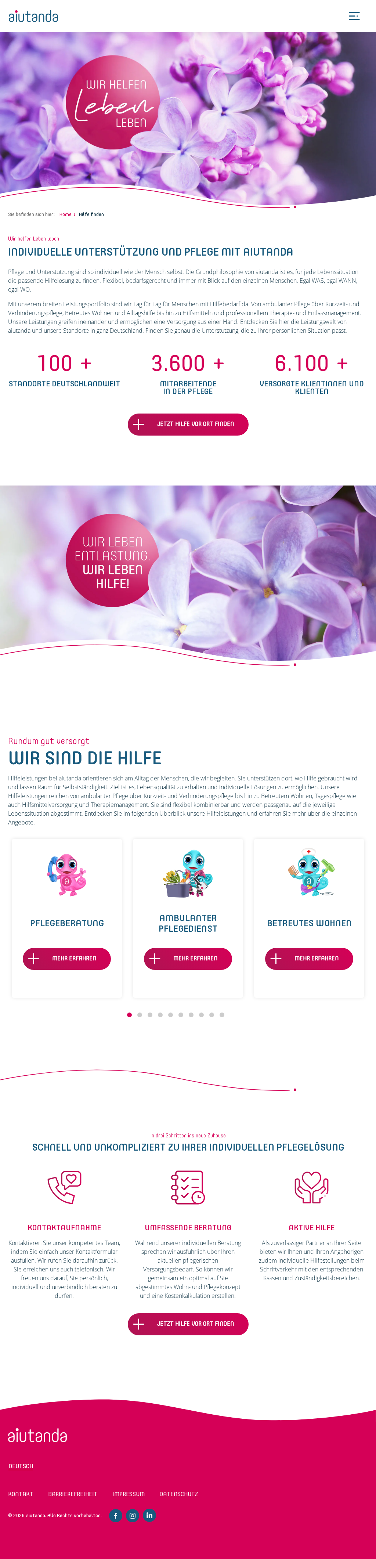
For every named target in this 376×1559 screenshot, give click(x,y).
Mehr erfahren (74, 958)
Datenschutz (178, 1494)
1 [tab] (129, 1015)
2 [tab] (139, 1015)
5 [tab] (170, 1015)
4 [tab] (160, 1015)
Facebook (115, 1515)
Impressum (128, 1494)
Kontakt (20, 1494)
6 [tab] (180, 1015)
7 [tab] (191, 1015)
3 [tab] (150, 1015)
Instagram (132, 1515)
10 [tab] (222, 1015)
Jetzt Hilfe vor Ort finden (195, 424)
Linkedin (149, 1515)
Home (65, 214)
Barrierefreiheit (73, 1494)
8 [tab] (201, 1015)
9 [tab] (211, 1015)
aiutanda (33, 16)
